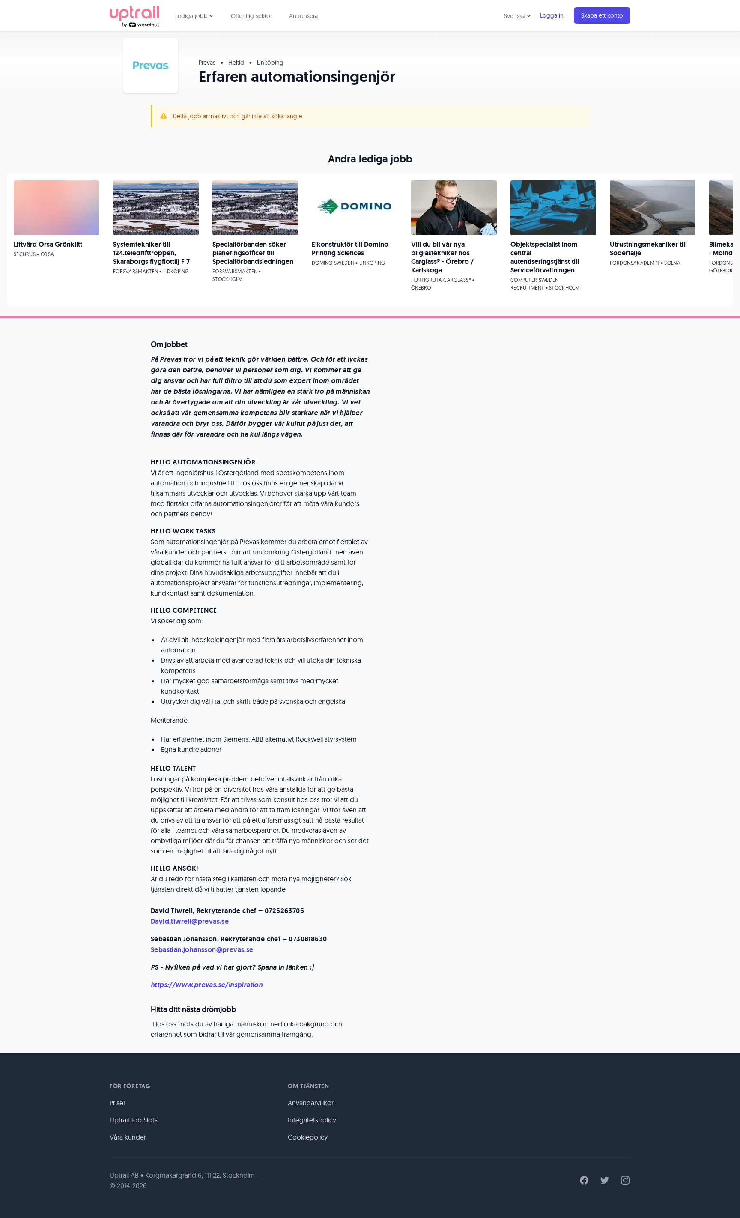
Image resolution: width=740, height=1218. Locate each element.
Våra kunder (128, 1137)
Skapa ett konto (602, 15)
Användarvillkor (311, 1102)
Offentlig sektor (251, 16)
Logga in (552, 15)
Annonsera (303, 16)
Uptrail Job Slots (134, 1120)
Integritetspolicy (312, 1120)
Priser (117, 1102)
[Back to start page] (134, 15)
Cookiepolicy (308, 1137)
